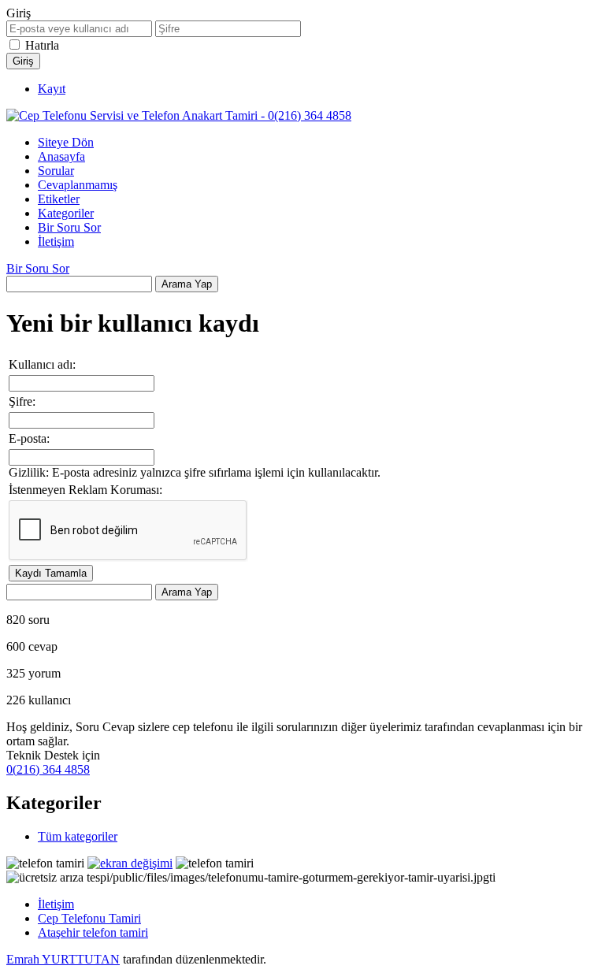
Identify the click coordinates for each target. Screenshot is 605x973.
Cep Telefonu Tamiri (89, 918)
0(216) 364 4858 (48, 769)
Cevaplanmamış (77, 184)
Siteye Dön (66, 142)
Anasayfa (61, 156)
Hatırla (42, 45)
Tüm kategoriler (77, 836)
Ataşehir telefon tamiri (93, 932)
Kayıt (51, 88)
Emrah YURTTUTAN (63, 959)
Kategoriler (66, 213)
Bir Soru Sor (69, 227)
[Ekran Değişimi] (130, 863)
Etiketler (59, 199)
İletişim (56, 241)
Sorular (56, 170)
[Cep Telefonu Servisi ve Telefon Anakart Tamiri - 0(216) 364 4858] (178, 115)
